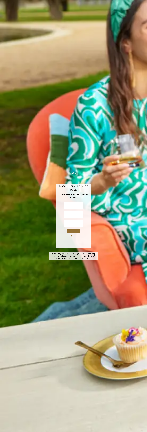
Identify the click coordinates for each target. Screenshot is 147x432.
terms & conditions (64, 256)
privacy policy (79, 256)
